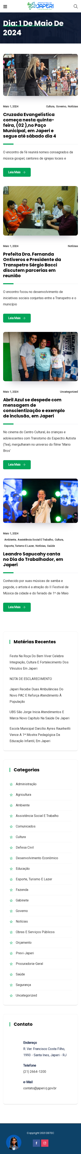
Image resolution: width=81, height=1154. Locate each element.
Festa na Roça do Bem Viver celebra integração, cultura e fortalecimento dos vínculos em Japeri (39, 662)
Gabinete (22, 900)
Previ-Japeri (25, 953)
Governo (61, 106)
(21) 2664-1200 (34, 1072)
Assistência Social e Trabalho (35, 539)
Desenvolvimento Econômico (37, 858)
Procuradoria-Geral (29, 964)
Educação (23, 869)
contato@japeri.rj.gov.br (39, 1088)
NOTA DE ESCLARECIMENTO (31, 679)
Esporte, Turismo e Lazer (19, 545)
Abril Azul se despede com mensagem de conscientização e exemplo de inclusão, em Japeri (34, 408)
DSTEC (50, 1133)
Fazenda (22, 890)
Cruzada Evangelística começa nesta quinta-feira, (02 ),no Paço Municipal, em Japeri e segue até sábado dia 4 (29, 125)
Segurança (23, 985)
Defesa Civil (25, 847)
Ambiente (10, 539)
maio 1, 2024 (10, 106)
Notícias (73, 106)
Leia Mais (14, 172)
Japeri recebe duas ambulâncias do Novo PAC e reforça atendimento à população (36, 695)
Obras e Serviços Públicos (35, 932)
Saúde (51, 545)
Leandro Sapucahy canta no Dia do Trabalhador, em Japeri (33, 559)
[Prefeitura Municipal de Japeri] (40, 6)
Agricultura (23, 795)
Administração (26, 784)
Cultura (50, 106)
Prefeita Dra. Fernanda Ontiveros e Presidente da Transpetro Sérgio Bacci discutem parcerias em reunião (32, 265)
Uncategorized (69, 391)
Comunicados (26, 826)
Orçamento (24, 943)
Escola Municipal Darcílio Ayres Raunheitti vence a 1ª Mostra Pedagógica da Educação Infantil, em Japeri (40, 735)
